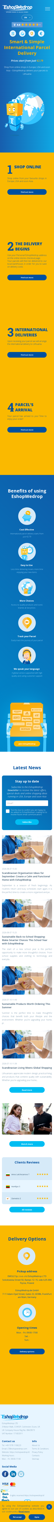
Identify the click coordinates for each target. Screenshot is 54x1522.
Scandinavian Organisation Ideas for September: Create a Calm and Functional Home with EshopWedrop (26, 876)
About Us (36, 1445)
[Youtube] (21, 1474)
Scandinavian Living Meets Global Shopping (27, 1067)
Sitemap (35, 1459)
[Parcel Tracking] (32, 33)
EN (25, 17)
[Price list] (41, 33)
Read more (27, 1090)
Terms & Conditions (40, 1448)
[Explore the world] (22, 33)
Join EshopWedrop (27, 744)
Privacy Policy (37, 1452)
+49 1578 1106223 (13, 1445)
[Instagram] (13, 1474)
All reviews (27, 1209)
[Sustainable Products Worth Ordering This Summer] (27, 980)
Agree (36, 1517)
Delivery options (27, 1351)
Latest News (27, 768)
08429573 (30, 1430)
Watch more (27, 1144)
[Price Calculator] (13, 33)
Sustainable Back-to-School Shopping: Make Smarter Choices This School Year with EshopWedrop (24, 940)
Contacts (36, 1455)
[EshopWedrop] (17, 9)
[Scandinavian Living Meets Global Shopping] (27, 1044)
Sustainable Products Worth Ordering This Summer (26, 1005)
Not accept (17, 1517)
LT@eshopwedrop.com (17, 1448)
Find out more (27, 192)
